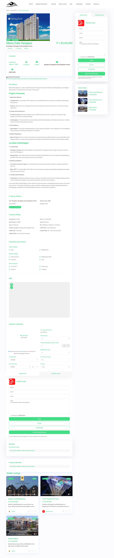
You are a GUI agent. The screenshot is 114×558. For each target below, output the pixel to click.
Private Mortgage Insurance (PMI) (49, 342)
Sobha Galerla (13, 539)
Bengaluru (10, 46)
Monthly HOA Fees (45, 349)
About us (96, 4)
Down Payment (13, 364)
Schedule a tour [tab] (56, 373)
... (35, 506)
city (71, 4)
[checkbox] (9, 415)
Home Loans (63, 4)
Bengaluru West (54, 494)
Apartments (14, 10)
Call (40, 423)
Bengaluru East (18, 46)
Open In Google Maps (15, 207)
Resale (53, 4)
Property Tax (43, 335)
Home (31, 4)
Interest (42, 364)
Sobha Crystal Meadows (16, 499)
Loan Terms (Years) (45, 356)
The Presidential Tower (50, 499)
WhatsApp (40, 428)
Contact (88, 4)
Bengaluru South (27, 46)
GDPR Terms (22, 415)
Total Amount (12, 356)
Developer (79, 4)
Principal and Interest (46, 330)
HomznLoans (21, 381)
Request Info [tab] (23, 373)
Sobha (13, 511)
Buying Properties (41, 4)
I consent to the (18, 415)
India (49, 201)
